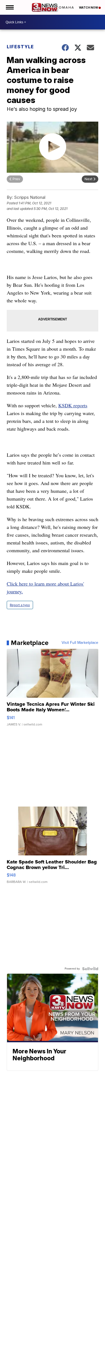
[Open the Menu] (9, 7)
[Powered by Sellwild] (90, 969)
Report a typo (20, 604)
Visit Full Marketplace (80, 643)
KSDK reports (72, 405)
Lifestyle (20, 46)
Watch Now (89, 7)
